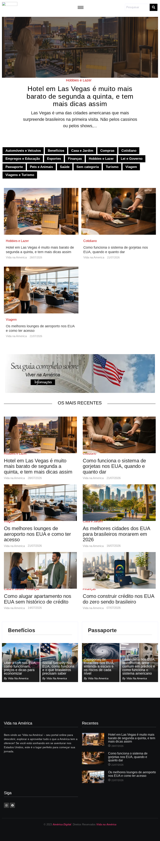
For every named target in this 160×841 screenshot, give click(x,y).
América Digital (62, 824)
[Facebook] (12, 805)
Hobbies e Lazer (79, 80)
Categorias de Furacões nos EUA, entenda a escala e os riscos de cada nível (99, 666)
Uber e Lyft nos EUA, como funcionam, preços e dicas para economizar (20, 668)
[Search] (153, 7)
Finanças (32, 589)
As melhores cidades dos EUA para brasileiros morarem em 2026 (116, 534)
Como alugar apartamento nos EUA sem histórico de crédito (37, 599)
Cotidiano (90, 241)
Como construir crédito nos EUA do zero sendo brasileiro (118, 599)
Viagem (11, 319)
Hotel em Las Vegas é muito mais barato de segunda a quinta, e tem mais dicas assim (80, 96)
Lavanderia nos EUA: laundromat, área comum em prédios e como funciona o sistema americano (139, 666)
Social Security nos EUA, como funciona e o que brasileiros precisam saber (58, 668)
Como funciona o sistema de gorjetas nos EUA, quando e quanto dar (115, 249)
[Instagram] (6, 805)
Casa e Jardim (93, 521)
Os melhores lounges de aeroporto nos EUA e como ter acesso (40, 328)
